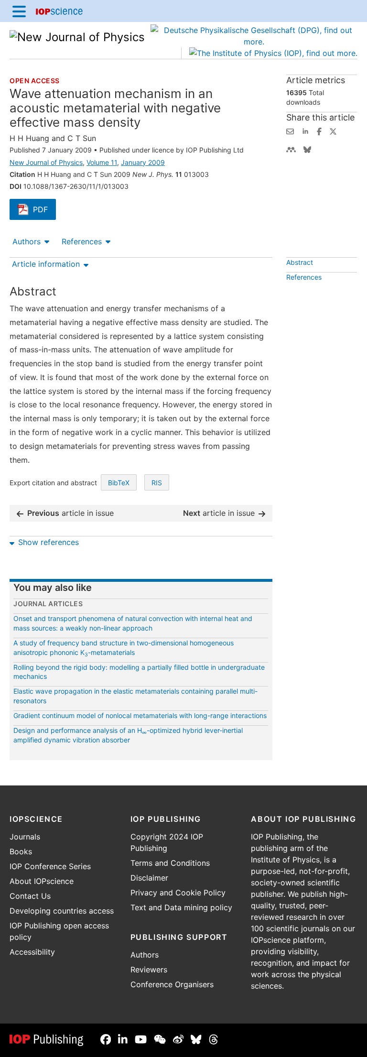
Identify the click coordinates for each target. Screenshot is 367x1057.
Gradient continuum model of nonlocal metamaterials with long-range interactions (140, 715)
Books (21, 851)
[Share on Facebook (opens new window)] (319, 130)
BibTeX (119, 483)
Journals (25, 836)
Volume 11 (101, 162)
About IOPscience (42, 881)
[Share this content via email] (290, 130)
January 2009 (143, 162)
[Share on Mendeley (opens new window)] (291, 148)
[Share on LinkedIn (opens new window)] (305, 130)
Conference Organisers (172, 984)
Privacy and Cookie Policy (178, 892)
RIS (156, 483)
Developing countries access (62, 910)
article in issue (70, 513)
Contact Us (30, 896)
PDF (44, 210)
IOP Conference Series (50, 866)
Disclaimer (149, 878)
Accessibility (32, 952)
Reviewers (148, 969)
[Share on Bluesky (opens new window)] (307, 148)
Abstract (299, 262)
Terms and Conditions (170, 863)
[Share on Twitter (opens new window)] (333, 130)
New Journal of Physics (46, 162)
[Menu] (19, 11)
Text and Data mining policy (181, 907)
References (82, 241)
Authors (26, 241)
